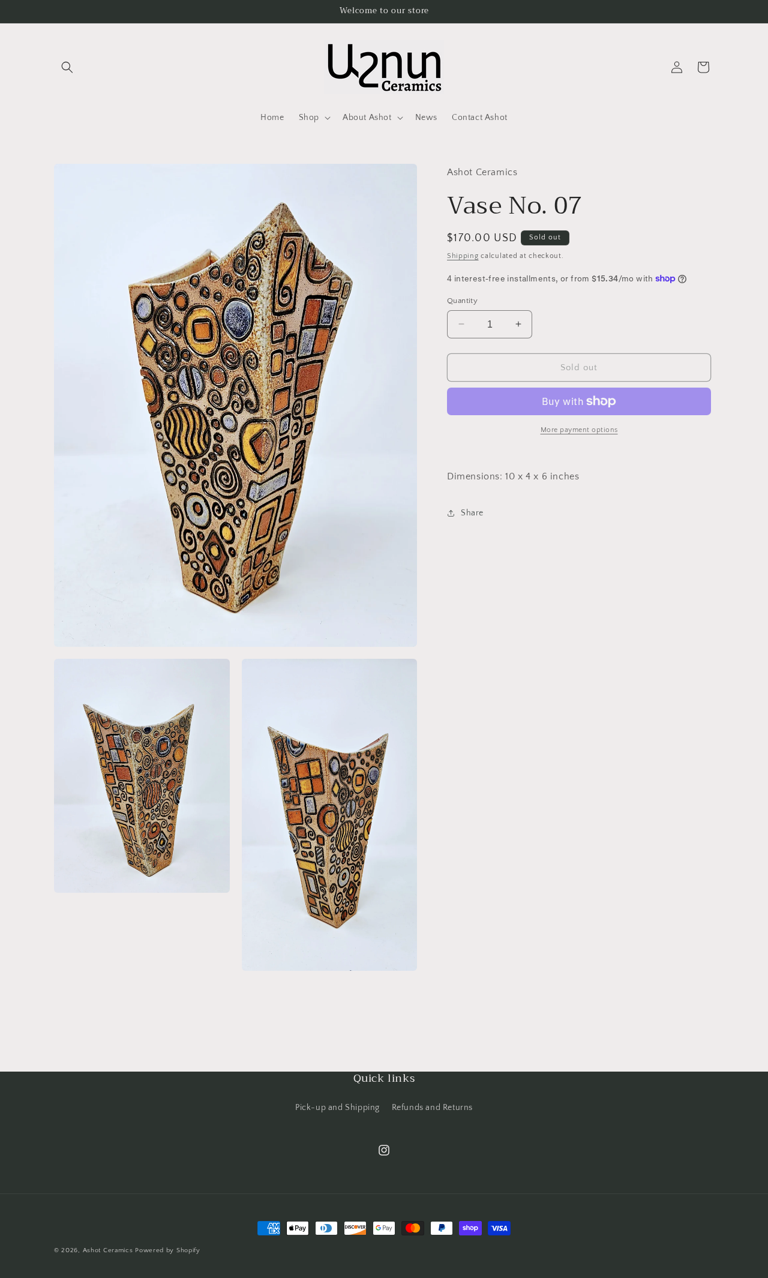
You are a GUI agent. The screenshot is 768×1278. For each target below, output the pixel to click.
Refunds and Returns (432, 1108)
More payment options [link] (579, 430)
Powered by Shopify (167, 1250)
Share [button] (472, 513)
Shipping (463, 255)
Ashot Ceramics (108, 1250)
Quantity (462, 300)
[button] (67, 67)
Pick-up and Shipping (337, 1108)
